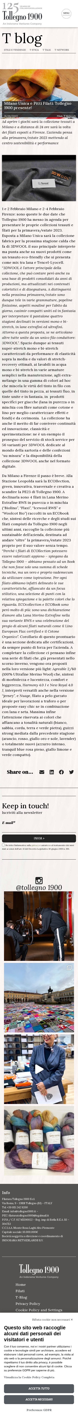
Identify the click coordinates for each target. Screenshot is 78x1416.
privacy (35, 845)
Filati (20, 1291)
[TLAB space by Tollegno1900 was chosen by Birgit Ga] (39, 1069)
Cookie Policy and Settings (39, 1310)
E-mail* (8, 822)
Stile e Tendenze (15, 49)
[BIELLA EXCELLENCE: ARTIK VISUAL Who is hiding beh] (39, 926)
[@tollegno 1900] (39, 880)
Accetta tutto (39, 1388)
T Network (62, 49)
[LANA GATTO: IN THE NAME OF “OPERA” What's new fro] (39, 1141)
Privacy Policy (28, 1303)
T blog (22, 38)
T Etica (34, 49)
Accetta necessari (39, 1399)
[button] (41, 772)
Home (21, 1284)
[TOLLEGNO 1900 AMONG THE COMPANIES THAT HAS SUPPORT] (39, 997)
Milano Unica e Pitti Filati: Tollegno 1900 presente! (37, 105)
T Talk (47, 49)
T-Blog (21, 1297)
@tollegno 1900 (39, 887)
